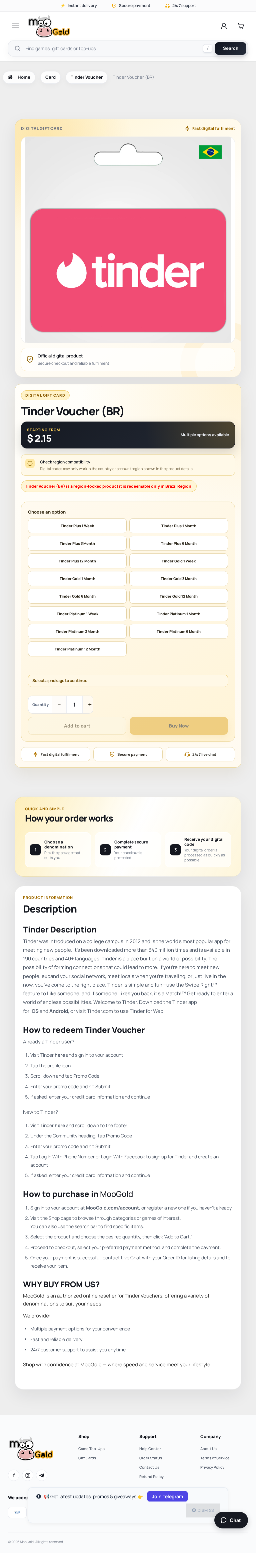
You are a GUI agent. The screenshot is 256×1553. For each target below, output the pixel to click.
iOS (34, 1011)
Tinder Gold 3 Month (179, 578)
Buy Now (179, 726)
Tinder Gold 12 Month (179, 596)
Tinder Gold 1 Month (77, 578)
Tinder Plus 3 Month (77, 543)
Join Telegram (167, 1496)
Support (148, 1436)
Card (50, 77)
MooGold (116, 1193)
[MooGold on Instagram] (27, 1475)
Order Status (150, 1457)
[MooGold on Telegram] (41, 1475)
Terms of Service (215, 1457)
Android (58, 1011)
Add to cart (77, 726)
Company (210, 1436)
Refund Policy (151, 1476)
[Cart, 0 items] (241, 26)
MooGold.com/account (112, 1208)
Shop (83, 1436)
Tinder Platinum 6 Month (179, 631)
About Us (208, 1448)
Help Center (150, 1448)
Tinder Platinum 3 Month (77, 631)
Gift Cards (87, 1457)
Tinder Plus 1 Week (77, 525)
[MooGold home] (49, 26)
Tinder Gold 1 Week (179, 560)
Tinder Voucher (87, 77)
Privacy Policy (212, 1467)
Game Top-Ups (91, 1448)
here (60, 1055)
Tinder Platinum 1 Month (178, 613)
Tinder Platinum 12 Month (77, 648)
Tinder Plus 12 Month (77, 560)
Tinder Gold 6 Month (77, 596)
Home (24, 77)
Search (230, 48)
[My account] (224, 26)
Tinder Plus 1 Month (178, 525)
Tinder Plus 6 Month (179, 543)
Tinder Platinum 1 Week (77, 613)
